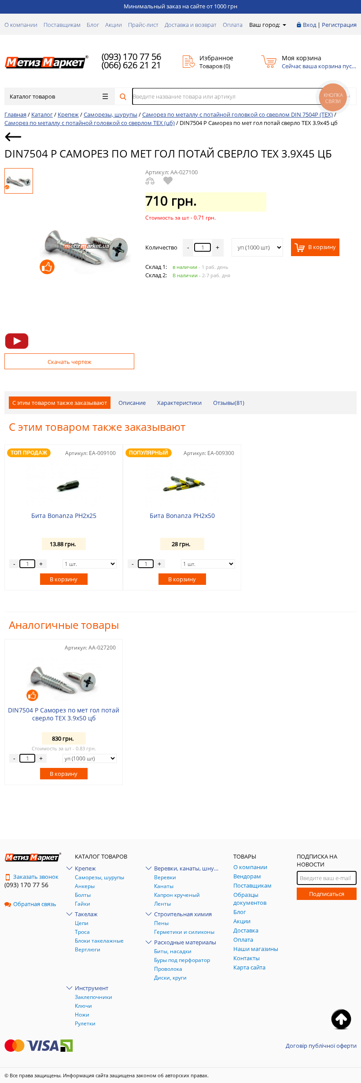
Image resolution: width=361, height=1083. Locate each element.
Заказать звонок (36, 877)
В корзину (321, 247)
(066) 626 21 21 (131, 65)
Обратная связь (34, 904)
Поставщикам (62, 25)
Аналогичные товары (64, 624)
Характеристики (179, 403)
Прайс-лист (143, 25)
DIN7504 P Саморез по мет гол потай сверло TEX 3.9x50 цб (63, 714)
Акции (113, 25)
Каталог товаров (32, 96)
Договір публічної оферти (321, 1046)
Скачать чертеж (70, 362)
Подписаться (326, 894)
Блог (93, 25)
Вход (309, 25)
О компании (20, 25)
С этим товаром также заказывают (59, 403)
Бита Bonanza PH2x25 (63, 515)
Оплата (233, 25)
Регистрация (339, 25)
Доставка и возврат (191, 25)
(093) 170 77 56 (131, 56)
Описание (132, 403)
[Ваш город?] (283, 25)
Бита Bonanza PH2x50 (182, 515)
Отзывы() (228, 403)
